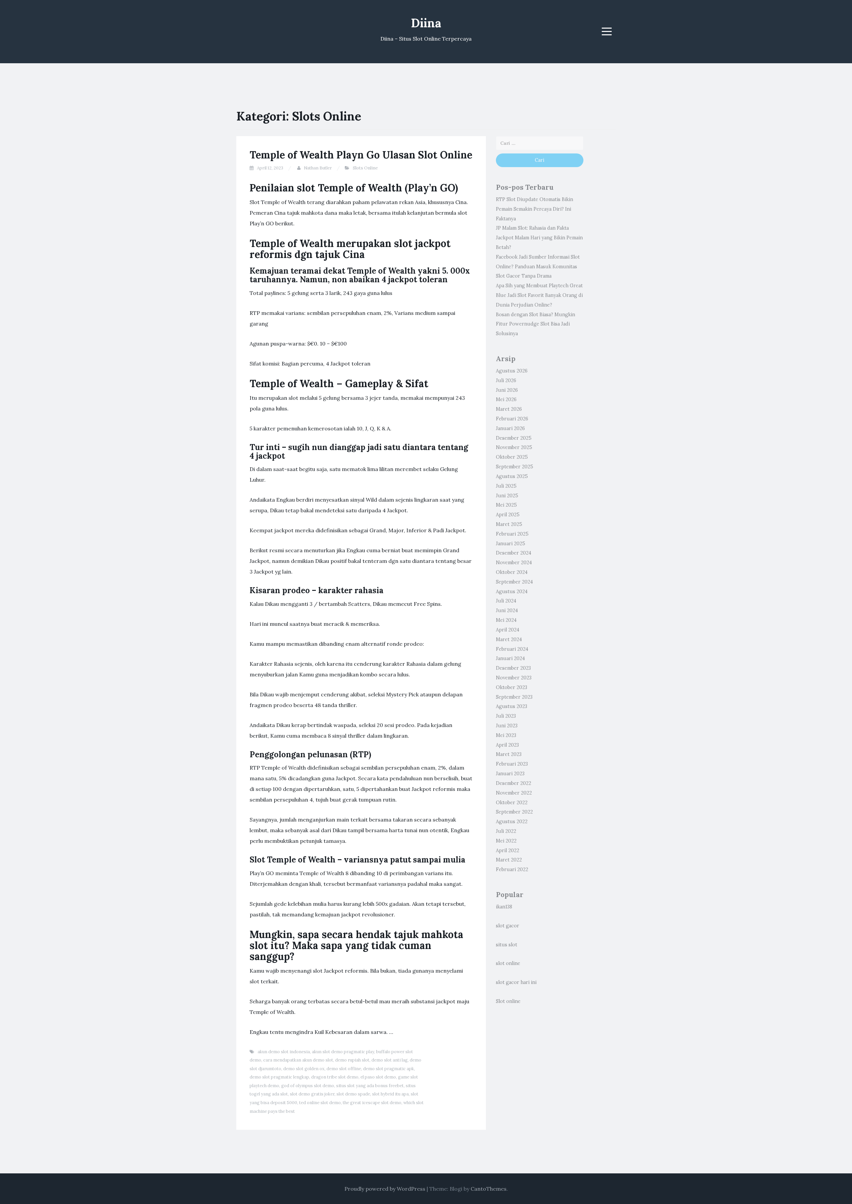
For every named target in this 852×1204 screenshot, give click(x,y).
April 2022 (507, 850)
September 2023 (514, 697)
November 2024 (514, 563)
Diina (426, 23)
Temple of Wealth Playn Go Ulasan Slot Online (361, 154)
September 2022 (514, 812)
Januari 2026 (510, 428)
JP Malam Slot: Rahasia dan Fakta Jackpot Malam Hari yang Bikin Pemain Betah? (539, 237)
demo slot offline (343, 1069)
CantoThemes (489, 1188)
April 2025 (508, 515)
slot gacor (507, 926)
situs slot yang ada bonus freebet (370, 1085)
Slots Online (365, 168)
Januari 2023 (510, 774)
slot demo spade (353, 1094)
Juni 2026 (507, 390)
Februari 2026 (512, 419)
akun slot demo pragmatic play (343, 1052)
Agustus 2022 (512, 822)
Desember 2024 (513, 553)
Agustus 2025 (512, 476)
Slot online (508, 1001)
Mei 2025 (506, 505)
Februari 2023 (512, 764)
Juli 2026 (506, 380)
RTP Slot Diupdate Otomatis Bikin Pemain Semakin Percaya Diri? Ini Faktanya (534, 209)
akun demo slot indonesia (284, 1052)
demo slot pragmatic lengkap (279, 1077)
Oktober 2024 (512, 572)
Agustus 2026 (512, 371)
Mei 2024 (506, 620)
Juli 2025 (506, 486)
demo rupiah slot (352, 1060)
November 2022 (514, 793)
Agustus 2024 (512, 592)
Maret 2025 (509, 524)
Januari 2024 (510, 658)
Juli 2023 (506, 716)
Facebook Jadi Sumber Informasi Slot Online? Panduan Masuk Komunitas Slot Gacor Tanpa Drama (538, 266)
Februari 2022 (512, 869)
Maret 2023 (509, 754)
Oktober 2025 (512, 457)
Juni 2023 (507, 726)
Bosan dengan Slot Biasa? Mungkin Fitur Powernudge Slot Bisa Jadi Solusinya (535, 324)
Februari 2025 (512, 534)
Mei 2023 (506, 735)
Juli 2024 (506, 601)
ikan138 (504, 907)
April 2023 (507, 745)
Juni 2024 (507, 610)
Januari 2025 (510, 544)
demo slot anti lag (389, 1060)
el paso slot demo (378, 1077)
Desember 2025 (514, 438)
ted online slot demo (320, 1102)
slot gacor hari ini (516, 982)
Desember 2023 (513, 668)
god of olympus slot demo (307, 1085)
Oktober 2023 (511, 687)
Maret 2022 (509, 860)
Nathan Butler (318, 168)
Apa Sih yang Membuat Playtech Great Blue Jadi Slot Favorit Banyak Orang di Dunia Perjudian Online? (539, 295)
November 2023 (514, 678)
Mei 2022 (506, 841)
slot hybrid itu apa (390, 1094)
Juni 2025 (507, 496)
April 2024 (507, 630)
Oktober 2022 (512, 803)
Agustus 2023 (511, 706)
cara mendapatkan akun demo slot (298, 1060)
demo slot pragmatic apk (388, 1069)
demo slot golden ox (303, 1069)
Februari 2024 (512, 649)
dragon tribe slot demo (334, 1077)
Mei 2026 (506, 399)
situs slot (506, 945)
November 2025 (514, 447)
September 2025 (514, 467)
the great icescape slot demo (372, 1102)
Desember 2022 (513, 783)
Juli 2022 (506, 831)
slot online (508, 963)
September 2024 (514, 582)
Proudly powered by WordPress (384, 1188)
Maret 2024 (509, 639)
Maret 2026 (509, 409)
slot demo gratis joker (312, 1094)
